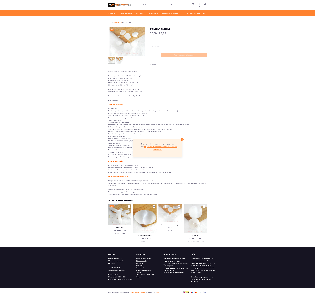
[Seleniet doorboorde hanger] (170, 213)
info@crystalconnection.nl (116, 270)
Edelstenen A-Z (153, 13)
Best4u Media (159, 292)
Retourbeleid (140, 268)
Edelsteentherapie (126, 13)
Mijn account (140, 263)
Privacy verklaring (141, 261)
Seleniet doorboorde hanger (170, 225)
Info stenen (139, 13)
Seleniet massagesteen (145, 235)
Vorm (151, 42)
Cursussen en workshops (170, 13)
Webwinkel (111, 13)
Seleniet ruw (120, 227)
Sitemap (138, 277)
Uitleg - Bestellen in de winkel (145, 275)
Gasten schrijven (194, 13)
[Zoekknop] (171, 5)
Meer (203, 13)
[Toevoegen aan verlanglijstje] (129, 206)
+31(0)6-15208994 (114, 268)
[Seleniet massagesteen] (145, 218)
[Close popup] (182, 139)
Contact (138, 272)
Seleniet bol (195, 235)
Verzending (139, 265)
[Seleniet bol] (195, 218)
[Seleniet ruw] (119, 214)
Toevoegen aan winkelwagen (184, 55)
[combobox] (156, 5)
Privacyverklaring (134, 292)
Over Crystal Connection (143, 270)
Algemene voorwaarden (143, 258)
